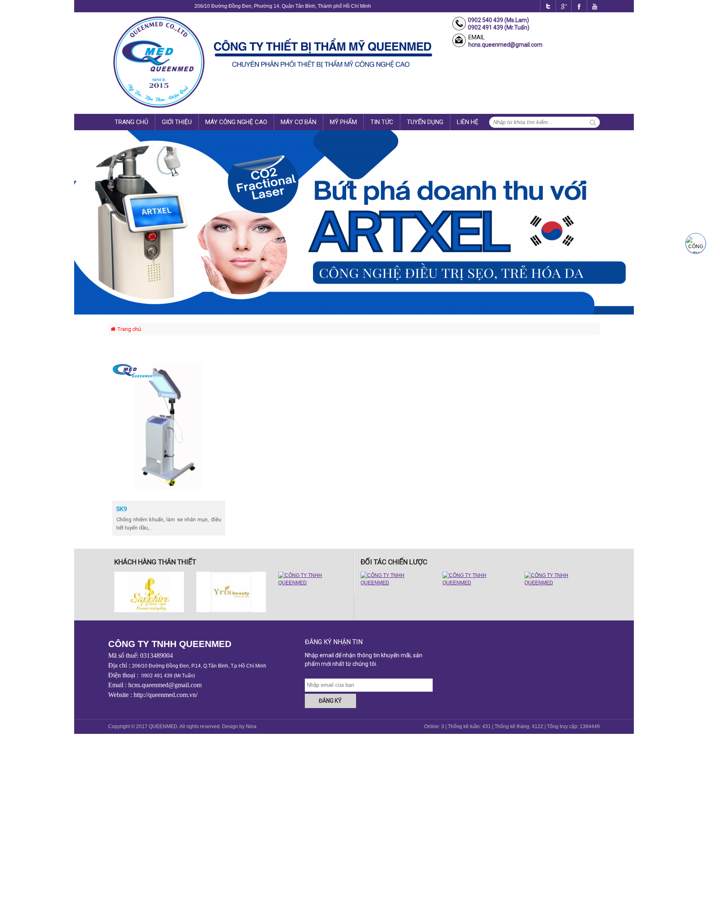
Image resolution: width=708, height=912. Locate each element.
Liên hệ (468, 122)
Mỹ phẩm (343, 122)
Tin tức (381, 122)
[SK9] (168, 488)
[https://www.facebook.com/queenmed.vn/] (546, 6)
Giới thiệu (177, 122)
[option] (149, 592)
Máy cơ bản (298, 122)
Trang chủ (131, 122)
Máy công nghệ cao (236, 122)
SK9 (121, 509)
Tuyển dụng (425, 122)
